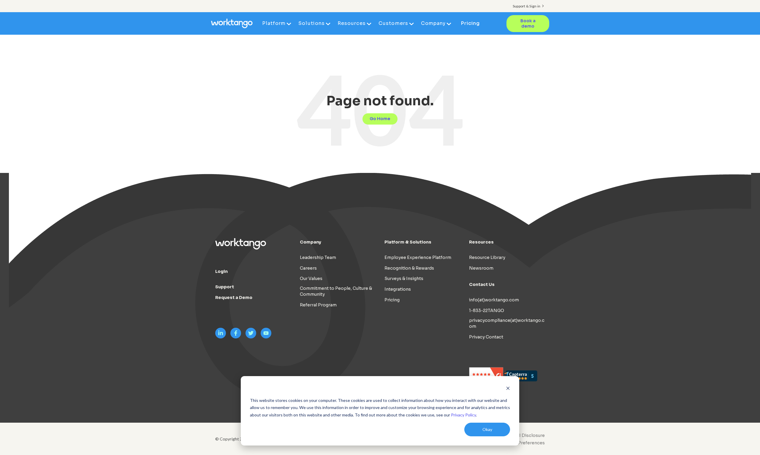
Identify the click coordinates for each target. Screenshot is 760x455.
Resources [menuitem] (352, 23)
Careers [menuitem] (308, 268)
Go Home (380, 118)
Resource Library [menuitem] (487, 257)
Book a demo (528, 23)
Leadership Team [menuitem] (318, 257)
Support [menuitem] (224, 286)
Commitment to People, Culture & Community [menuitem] (336, 291)
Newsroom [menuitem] (481, 268)
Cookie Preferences (523, 443)
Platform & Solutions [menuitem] (407, 242)
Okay (487, 429)
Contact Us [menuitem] (482, 284)
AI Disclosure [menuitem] (530, 435)
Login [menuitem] (221, 271)
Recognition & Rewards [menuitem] (409, 268)
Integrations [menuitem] (397, 289)
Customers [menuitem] (393, 23)
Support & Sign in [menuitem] (526, 6)
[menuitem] (521, 443)
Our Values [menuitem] (311, 278)
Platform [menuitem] (274, 23)
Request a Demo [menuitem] (233, 297)
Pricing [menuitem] (470, 23)
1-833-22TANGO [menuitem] (486, 310)
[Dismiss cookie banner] (508, 389)
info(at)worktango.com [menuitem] (494, 300)
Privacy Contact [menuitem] (486, 337)
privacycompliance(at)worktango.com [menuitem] (506, 323)
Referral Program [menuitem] (318, 305)
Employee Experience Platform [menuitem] (417, 257)
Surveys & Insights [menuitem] (403, 278)
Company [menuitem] (433, 23)
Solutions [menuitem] (311, 23)
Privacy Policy (463, 414)
